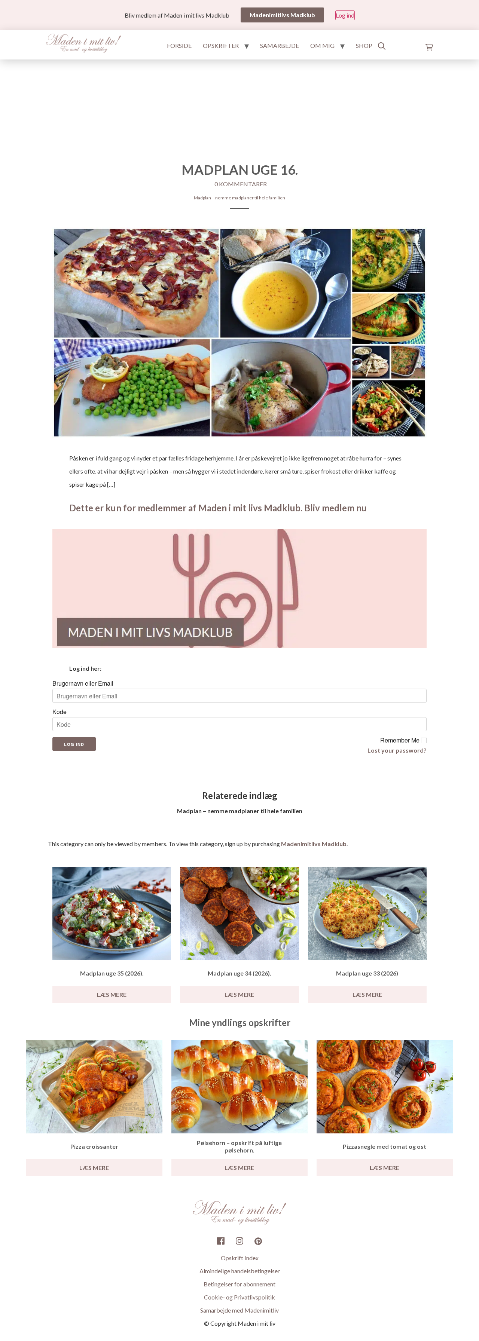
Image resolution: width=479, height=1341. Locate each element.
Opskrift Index (240, 1257)
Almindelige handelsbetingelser (239, 1270)
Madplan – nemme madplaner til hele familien (239, 197)
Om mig (322, 45)
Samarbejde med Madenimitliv (239, 1310)
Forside (179, 45)
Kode (59, 711)
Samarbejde (279, 45)
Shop (364, 45)
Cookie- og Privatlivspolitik (239, 1297)
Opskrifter (221, 45)
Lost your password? (397, 750)
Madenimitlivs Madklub (314, 843)
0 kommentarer (240, 183)
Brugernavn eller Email (82, 683)
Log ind (345, 15)
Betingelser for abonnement (239, 1284)
